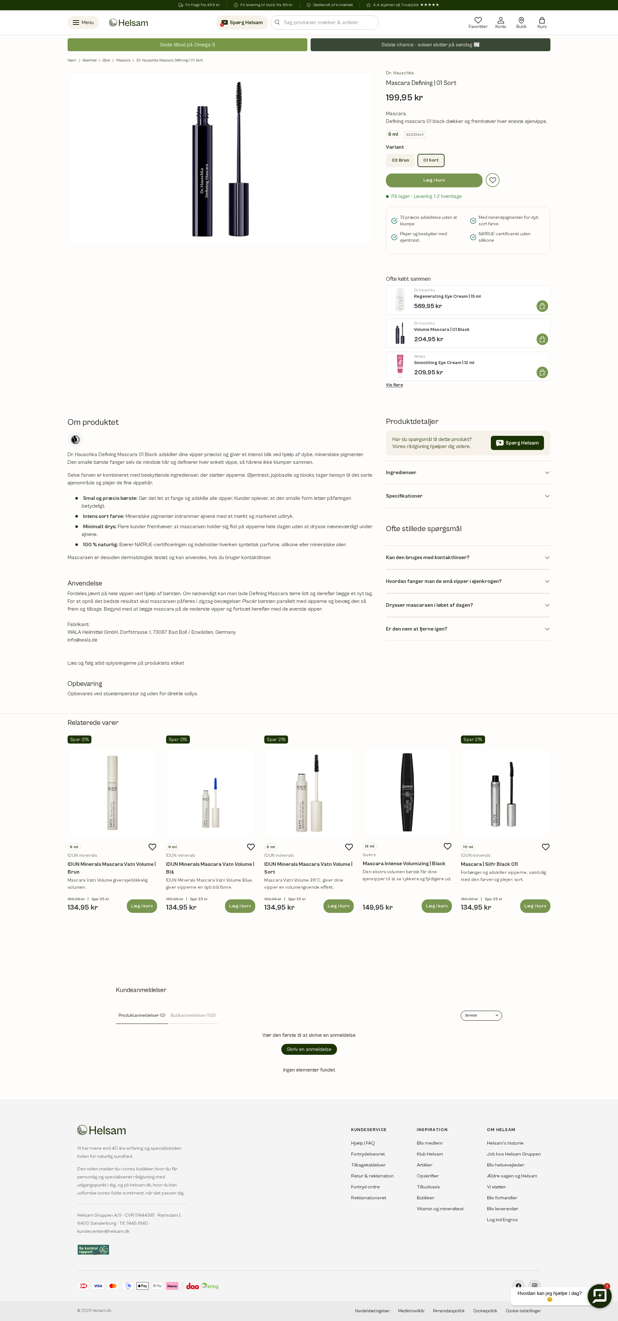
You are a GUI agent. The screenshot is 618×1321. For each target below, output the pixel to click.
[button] (542, 22)
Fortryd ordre (365, 1187)
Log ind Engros (502, 1220)
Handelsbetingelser (372, 1311)
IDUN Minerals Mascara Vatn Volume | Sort (308, 868)
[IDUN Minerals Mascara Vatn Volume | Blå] (211, 793)
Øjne (106, 60)
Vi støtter (496, 1187)
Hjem (72, 60)
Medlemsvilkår (411, 1311)
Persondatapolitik (449, 1311)
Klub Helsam (430, 1154)
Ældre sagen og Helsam (512, 1176)
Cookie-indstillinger (523, 1311)
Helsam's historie (505, 1143)
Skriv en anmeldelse (309, 1049)
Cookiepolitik (485, 1311)
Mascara (123, 60)
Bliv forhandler (502, 1198)
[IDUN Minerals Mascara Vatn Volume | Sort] (309, 793)
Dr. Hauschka (400, 73)
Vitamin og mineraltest (440, 1209)
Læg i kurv (434, 180)
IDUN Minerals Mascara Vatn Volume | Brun (112, 868)
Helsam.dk (101, 1310)
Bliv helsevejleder (505, 1165)
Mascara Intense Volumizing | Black (404, 864)
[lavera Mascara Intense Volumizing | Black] (407, 792)
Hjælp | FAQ (363, 1143)
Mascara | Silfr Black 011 (489, 864)
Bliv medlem (430, 1143)
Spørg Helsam (522, 443)
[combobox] (325, 22)
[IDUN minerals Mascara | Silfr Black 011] (505, 793)
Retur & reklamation (372, 1176)
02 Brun (400, 160)
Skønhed (89, 60)
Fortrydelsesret (368, 1154)
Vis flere (394, 385)
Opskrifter (428, 1176)
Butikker (425, 1198)
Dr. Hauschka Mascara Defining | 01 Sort (169, 60)
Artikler (424, 1165)
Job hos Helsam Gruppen (514, 1154)
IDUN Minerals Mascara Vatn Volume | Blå (210, 868)
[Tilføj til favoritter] (493, 180)
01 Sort (431, 160)
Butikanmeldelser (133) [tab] (193, 1015)
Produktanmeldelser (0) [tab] (141, 1015)
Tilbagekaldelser (368, 1165)
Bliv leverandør (502, 1209)
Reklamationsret (368, 1198)
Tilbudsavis (428, 1187)
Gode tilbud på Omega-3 (187, 45)
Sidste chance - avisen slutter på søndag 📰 (430, 45)
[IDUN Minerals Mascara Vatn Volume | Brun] (112, 793)
